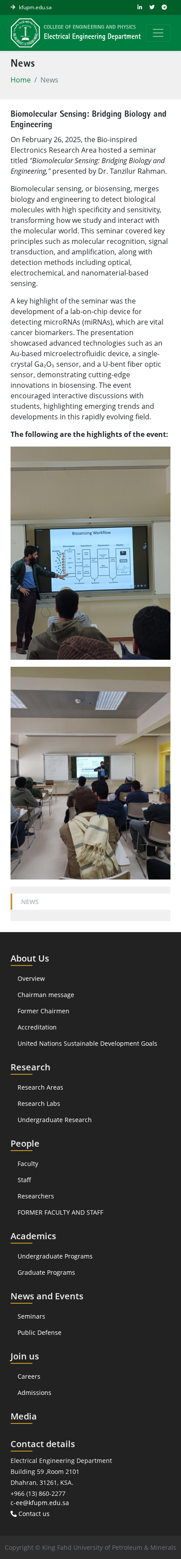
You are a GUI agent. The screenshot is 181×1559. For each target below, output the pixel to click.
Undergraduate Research (55, 1120)
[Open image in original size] (76, 33)
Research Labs (39, 1103)
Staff (24, 1180)
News (30, 901)
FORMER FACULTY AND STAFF (60, 1212)
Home (21, 80)
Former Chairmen (43, 1011)
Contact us (33, 1513)
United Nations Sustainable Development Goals (87, 1043)
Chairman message (46, 994)
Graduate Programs (46, 1272)
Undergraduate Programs (55, 1256)
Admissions (34, 1392)
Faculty (28, 1163)
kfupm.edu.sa (35, 7)
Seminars (31, 1316)
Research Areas (40, 1087)
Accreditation (38, 1027)
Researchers (36, 1196)
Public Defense (40, 1332)
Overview (31, 978)
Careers (29, 1376)
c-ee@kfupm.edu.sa (40, 1502)
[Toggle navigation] (158, 33)
